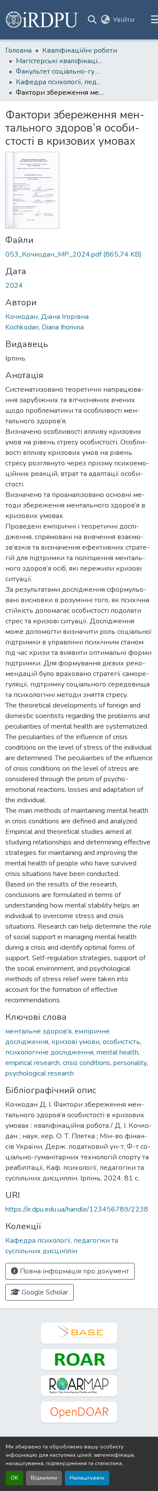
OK (14, 1478)
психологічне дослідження (49, 1052)
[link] (79, 254)
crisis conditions (86, 1063)
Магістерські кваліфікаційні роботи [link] (60, 61)
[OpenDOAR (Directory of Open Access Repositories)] (79, 1412)
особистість (121, 1042)
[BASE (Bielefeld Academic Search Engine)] (79, 1333)
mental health (117, 1052)
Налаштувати (87, 1478)
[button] (42, 20)
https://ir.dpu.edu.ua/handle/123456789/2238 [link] (76, 1209)
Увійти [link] (123, 20)
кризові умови (75, 1042)
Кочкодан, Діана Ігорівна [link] (47, 317)
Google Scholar (44, 1292)
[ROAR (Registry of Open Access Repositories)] (79, 1359)
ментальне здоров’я (38, 1031)
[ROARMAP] (79, 1385)
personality (130, 1063)
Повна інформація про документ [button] (73, 1271)
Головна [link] (18, 50)
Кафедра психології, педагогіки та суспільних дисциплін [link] (60, 82)
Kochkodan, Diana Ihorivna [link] (44, 327)
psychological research (39, 1073)
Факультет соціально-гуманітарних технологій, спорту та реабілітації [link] (60, 71)
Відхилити (44, 1478)
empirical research (32, 1063)
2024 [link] (14, 285)
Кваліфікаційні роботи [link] (79, 50)
